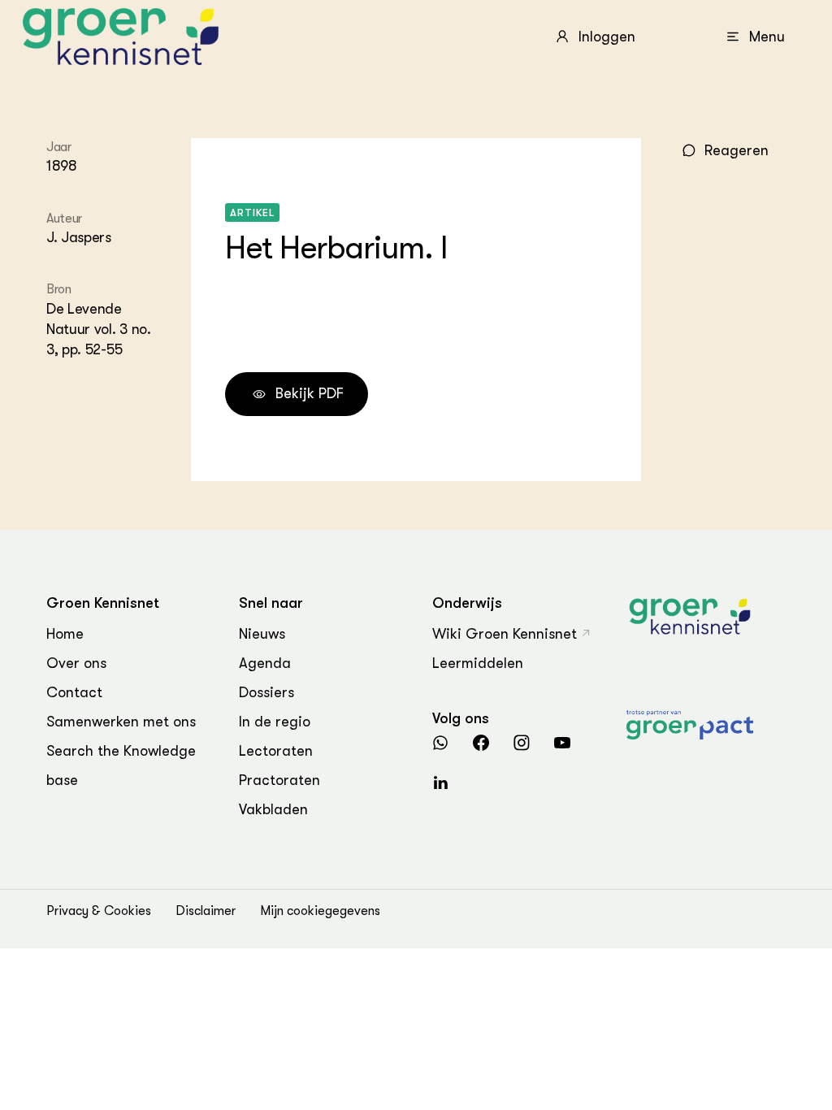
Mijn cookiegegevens (320, 911)
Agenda (265, 663)
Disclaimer (206, 911)
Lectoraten (276, 751)
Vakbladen (273, 809)
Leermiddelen (477, 663)
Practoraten (279, 780)
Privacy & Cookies (98, 911)
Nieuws (262, 634)
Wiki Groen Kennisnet (504, 634)
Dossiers (266, 692)
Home (65, 634)
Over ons (76, 663)
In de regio (274, 721)
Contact (74, 692)
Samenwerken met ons (121, 721)
